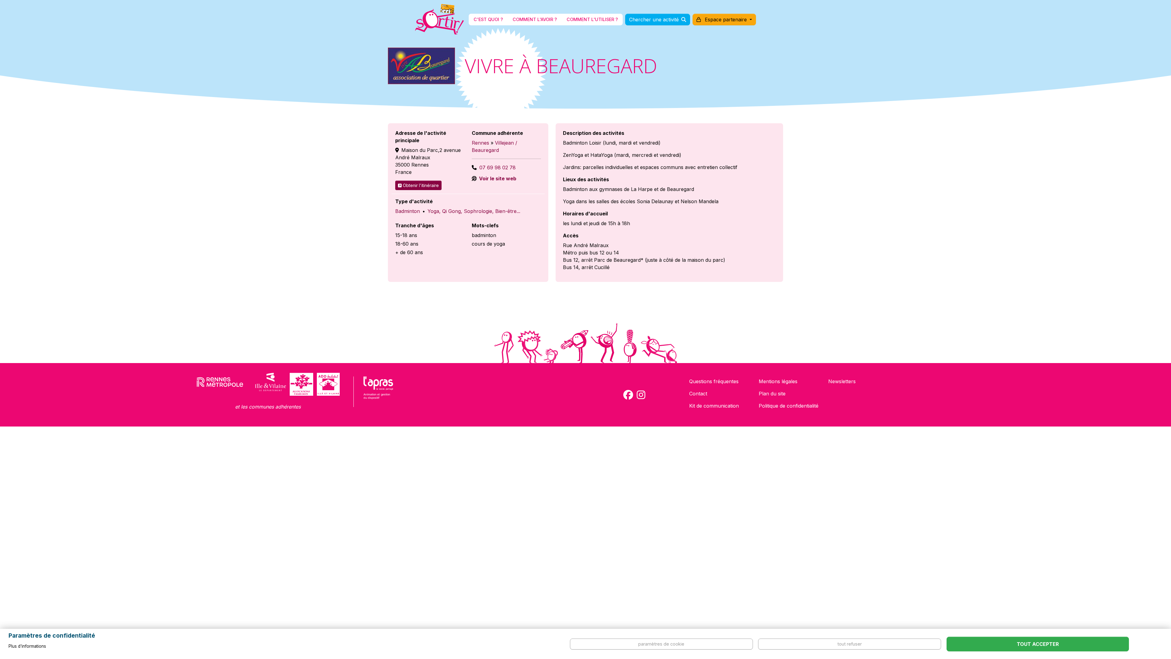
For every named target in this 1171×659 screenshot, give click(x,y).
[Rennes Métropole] (220, 384)
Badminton (407, 211)
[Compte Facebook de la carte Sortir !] (628, 394)
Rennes (480, 143)
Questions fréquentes (714, 381)
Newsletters (842, 381)
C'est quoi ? (488, 19)
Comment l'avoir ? (535, 19)
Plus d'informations (27, 646)
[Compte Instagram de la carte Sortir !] (641, 394)
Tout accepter (1038, 644)
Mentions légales (778, 381)
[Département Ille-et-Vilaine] (270, 384)
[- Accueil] (439, 19)
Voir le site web (497, 178)
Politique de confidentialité (788, 406)
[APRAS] (378, 391)
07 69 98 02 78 (497, 167)
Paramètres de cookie (661, 643)
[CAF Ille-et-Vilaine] (301, 384)
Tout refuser (849, 643)
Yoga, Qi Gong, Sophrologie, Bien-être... (474, 211)
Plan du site (772, 394)
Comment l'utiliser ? (592, 19)
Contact (698, 394)
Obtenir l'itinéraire (421, 185)
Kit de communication (714, 406)
